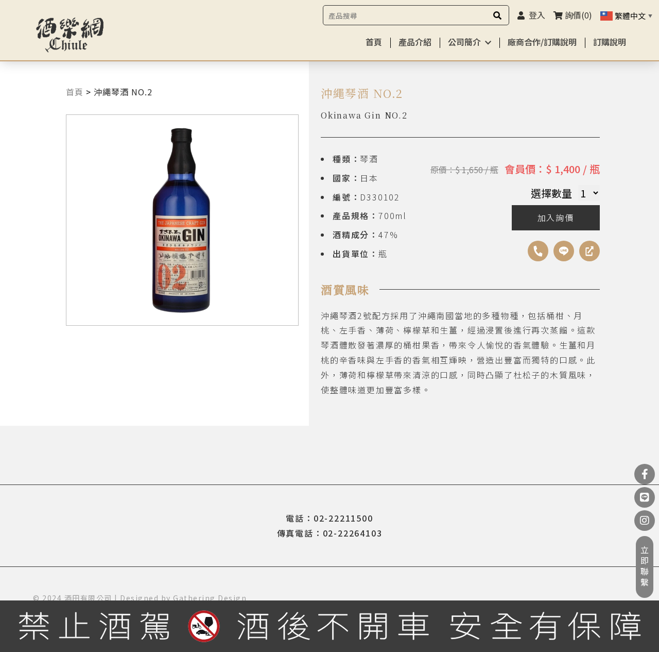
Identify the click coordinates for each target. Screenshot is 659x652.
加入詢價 (555, 217)
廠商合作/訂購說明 (542, 41)
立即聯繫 (644, 567)
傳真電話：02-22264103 (330, 533)
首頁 (374, 41)
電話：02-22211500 (329, 518)
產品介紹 (414, 41)
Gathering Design (210, 598)
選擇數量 (551, 193)
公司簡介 (464, 41)
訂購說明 (609, 41)
